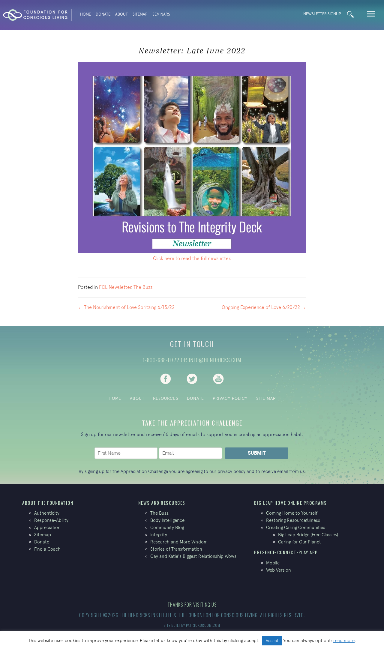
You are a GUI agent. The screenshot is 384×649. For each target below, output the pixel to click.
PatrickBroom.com (203, 625)
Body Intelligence (167, 520)
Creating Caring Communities (295, 527)
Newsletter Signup (322, 14)
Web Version (278, 570)
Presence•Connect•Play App (286, 552)
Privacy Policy (230, 398)
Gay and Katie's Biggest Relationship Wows (193, 556)
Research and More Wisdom (179, 541)
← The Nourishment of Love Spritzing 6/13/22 (126, 307)
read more (344, 640)
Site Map (266, 398)
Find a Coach (47, 549)
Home (85, 14)
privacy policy (231, 471)
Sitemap (140, 14)
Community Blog (167, 527)
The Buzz (143, 287)
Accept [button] (272, 641)
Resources (165, 398)
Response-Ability (51, 520)
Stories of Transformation (176, 549)
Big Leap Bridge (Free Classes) (308, 534)
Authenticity (46, 513)
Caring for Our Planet (299, 541)
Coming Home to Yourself (291, 513)
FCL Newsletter (115, 287)
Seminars (161, 14)
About (121, 14)
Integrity (158, 534)
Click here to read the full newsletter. (192, 258)
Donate (103, 14)
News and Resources (161, 502)
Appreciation (47, 527)
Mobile (273, 562)
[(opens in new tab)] (166, 378)
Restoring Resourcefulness (293, 520)
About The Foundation (47, 502)
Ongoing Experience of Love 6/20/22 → (264, 307)
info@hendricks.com (215, 360)
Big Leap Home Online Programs (290, 502)
